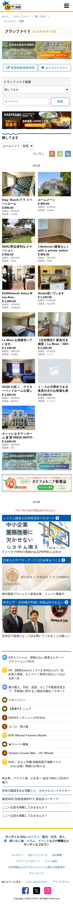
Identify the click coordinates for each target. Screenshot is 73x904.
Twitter (36, 890)
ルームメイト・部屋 (14, 21)
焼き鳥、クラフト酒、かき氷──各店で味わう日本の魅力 (35, 780)
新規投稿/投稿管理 (22, 67)
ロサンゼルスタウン (37, 881)
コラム (31, 840)
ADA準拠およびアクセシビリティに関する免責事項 (37, 867)
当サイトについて (37, 855)
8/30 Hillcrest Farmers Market (27, 735)
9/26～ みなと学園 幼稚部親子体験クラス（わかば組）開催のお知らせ (34, 764)
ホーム (5, 16)
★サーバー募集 (18, 744)
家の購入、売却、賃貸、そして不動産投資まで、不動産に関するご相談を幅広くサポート (37, 689)
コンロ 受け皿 (18, 726)
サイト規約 (51, 861)
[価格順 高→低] (68, 154)
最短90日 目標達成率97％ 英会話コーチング (30, 799)
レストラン (32, 836)
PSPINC (35, 898)
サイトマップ (36, 873)
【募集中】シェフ (20, 708)
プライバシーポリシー (28, 861)
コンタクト (17, 855)
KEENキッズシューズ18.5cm (27, 717)
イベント (43, 840)
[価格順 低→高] (60, 154)
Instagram (47, 890)
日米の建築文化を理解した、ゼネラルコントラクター (36, 790)
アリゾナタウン (61, 881)
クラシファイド (22, 16)
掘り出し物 (17, 840)
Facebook (25, 890)
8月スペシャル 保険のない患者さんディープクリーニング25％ (36, 659)
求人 (62, 836)
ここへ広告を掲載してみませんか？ (24, 807)
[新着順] (52, 154)
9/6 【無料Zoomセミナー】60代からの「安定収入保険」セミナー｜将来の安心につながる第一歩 (36, 674)
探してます (40, 16)
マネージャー (17, 700)
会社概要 (57, 855)
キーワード (12, 101)
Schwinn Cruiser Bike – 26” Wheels (31, 753)
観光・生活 (49, 836)
